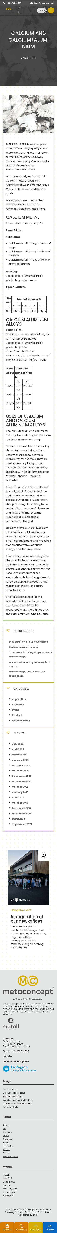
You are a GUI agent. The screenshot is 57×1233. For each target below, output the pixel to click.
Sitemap (29, 1209)
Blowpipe (7, 1132)
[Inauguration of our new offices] (28, 877)
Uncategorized (21, 720)
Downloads (42, 1209)
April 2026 (18, 749)
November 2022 (21, 781)
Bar (4, 1128)
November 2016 (21, 813)
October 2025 (20, 770)
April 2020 (18, 797)
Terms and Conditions (37, 1212)
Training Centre (13, 1212)
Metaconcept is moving (23, 647)
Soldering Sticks (10, 1107)
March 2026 (19, 754)
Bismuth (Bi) (9, 1192)
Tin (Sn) (6, 1174)
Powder (6, 1149)
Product (17, 715)
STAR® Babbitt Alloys (12, 1096)
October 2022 (20, 786)
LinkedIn (7, 1056)
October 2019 (20, 802)
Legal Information (28, 1214)
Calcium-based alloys (14, 1093)
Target (6, 1153)
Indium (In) (8, 1195)
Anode (6, 1125)
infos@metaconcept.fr (44, 3)
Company (18, 704)
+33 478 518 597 (14, 3)
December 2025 (21, 765)
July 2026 (17, 743)
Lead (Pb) (7, 1178)
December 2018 (21, 808)
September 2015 (22, 824)
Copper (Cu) (9, 1182)
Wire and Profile (10, 1156)
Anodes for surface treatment (17, 1103)
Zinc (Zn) (7, 1185)
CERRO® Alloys (10, 1089)
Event (15, 709)
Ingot (5, 1142)
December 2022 (21, 776)
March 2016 (18, 818)
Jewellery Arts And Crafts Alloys (18, 1100)
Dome (6, 1135)
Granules (7, 1139)
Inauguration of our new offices (28, 641)
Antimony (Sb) (10, 1188)
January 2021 (20, 792)
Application (19, 699)
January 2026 (20, 760)
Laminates (8, 1146)
